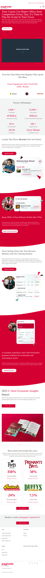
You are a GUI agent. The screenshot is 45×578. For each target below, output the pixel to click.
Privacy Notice (4, 572)
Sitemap (12, 572)
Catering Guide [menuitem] (4, 538)
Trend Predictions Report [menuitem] (6, 535)
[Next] (42, 416)
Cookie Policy (8, 572)
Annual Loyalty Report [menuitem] (6, 533)
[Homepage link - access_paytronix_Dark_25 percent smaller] (7, 565)
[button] (43, 6)
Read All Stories (22, 508)
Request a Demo (22, 523)
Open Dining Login (40, 3)
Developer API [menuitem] (4, 554)
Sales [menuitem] (3, 549)
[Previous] (2, 416)
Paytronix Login (31, 3)
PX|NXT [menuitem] (25, 535)
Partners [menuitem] (24, 533)
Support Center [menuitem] (4, 552)
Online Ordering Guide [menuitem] (6, 540)
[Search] (40, 7)
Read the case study (11, 478)
